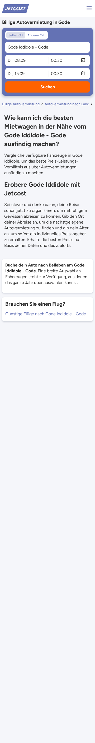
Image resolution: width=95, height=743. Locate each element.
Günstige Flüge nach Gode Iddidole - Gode (45, 313)
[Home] (15, 8)
